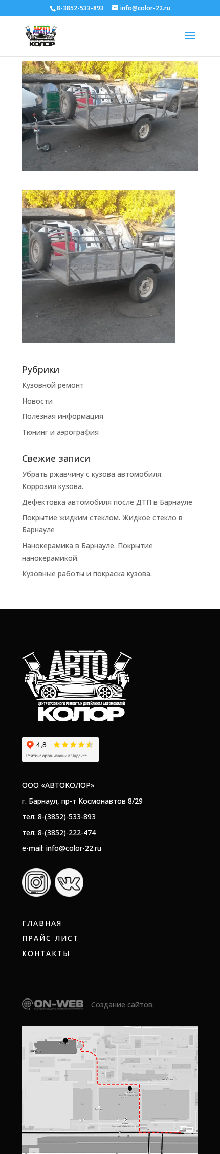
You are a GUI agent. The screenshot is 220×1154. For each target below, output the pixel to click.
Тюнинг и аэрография (60, 432)
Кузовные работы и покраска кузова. (87, 574)
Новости (37, 401)
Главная (42, 923)
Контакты (46, 953)
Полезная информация (62, 416)
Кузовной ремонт (53, 385)
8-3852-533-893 (80, 8)
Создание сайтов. (122, 1004)
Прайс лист (50, 938)
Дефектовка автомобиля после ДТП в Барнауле (107, 502)
